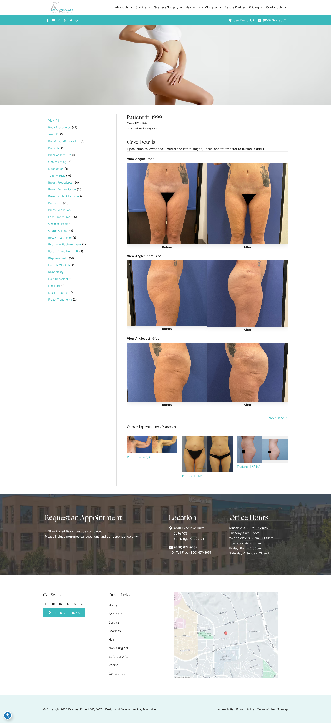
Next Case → (278, 418)
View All (53, 120)
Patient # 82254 (138, 457)
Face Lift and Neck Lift (63, 251)
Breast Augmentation (62, 189)
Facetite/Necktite (59, 265)
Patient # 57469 (248, 466)
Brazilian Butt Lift (59, 155)
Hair (111, 639)
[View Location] (231, 20)
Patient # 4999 (144, 117)
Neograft (54, 285)
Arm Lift (53, 134)
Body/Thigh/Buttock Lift (63, 141)
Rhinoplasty (55, 272)
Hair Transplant (58, 279)
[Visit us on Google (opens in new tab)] (76, 20)
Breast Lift (55, 203)
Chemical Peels (58, 224)
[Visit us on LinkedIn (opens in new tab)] (59, 20)
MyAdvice (149, 709)
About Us (115, 614)
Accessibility (225, 709)
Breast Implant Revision (63, 196)
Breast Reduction (59, 210)
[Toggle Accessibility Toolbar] (7, 715)
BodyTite (54, 148)
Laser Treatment (58, 292)
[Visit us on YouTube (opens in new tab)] (53, 20)
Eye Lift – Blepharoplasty (64, 244)
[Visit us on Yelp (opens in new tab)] (65, 20)
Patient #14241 (193, 476)
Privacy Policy (245, 709)
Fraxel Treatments (60, 299)
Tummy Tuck (56, 175)
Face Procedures (59, 217)
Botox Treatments (60, 237)
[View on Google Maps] (226, 635)
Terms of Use (266, 709)
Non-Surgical (118, 648)
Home (113, 605)
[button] (130, 7)
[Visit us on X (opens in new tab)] (70, 20)
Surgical (114, 622)
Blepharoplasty (58, 258)
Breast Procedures (60, 182)
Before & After (119, 656)
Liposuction (55, 168)
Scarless (115, 631)
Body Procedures (59, 127)
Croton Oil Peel (58, 230)
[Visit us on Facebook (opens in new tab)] (47, 20)
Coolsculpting (57, 162)
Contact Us (117, 673)
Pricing (114, 665)
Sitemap (282, 709)
